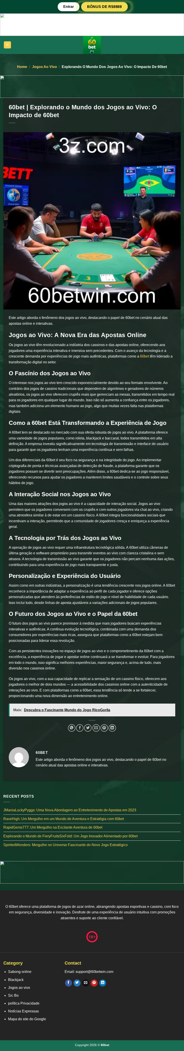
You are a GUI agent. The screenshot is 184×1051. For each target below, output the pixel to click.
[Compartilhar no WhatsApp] (71, 728)
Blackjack (16, 980)
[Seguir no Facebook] (68, 983)
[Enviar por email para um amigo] (96, 728)
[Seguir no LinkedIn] (102, 983)
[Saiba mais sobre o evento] (92, 24)
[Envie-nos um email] (85, 983)
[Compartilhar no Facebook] (79, 728)
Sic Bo (13, 995)
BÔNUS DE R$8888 (104, 7)
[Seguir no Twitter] (77, 983)
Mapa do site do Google (27, 1019)
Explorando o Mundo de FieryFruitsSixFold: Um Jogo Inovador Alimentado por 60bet (70, 836)
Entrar (68, 7)
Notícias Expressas (23, 1011)
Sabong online (19, 972)
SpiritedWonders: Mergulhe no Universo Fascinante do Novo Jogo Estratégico (65, 845)
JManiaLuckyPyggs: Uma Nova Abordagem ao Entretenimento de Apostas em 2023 (69, 810)
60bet (144, 356)
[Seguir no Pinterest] (94, 983)
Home (22, 67)
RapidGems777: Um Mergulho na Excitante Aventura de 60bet (52, 827)
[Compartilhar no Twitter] (88, 728)
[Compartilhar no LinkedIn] (112, 728)
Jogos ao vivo (44, 67)
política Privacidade (23, 1003)
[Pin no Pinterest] (104, 728)
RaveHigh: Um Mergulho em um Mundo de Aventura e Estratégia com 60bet (63, 819)
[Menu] (7, 45)
